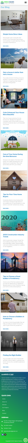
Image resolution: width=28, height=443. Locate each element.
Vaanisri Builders (18, 441)
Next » (7, 370)
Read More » (6, 46)
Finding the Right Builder (12, 355)
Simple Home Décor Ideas (12, 34)
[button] (25, 2)
